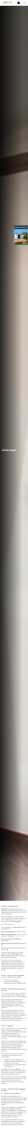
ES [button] (18, 3)
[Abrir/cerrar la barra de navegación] (24, 2)
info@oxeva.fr (18, 936)
